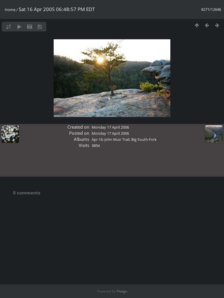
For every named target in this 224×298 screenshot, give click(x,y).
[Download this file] (40, 26)
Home (10, 9)
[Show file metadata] (29, 26)
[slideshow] (19, 26)
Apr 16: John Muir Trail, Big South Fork (124, 139)
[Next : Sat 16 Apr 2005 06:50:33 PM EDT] (217, 25)
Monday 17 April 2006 (110, 127)
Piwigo (122, 291)
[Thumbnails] (197, 25)
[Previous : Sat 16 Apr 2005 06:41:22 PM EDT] (207, 25)
